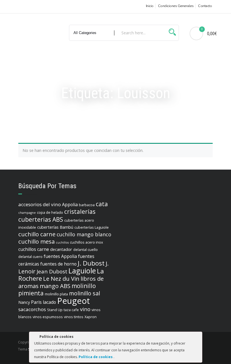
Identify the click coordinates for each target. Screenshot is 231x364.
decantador (61, 249)
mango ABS (55, 286)
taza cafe (71, 309)
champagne (27, 213)
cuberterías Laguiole (91, 227)
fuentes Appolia (60, 256)
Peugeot (73, 300)
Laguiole (82, 270)
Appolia (70, 204)
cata (102, 204)
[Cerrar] (197, 337)
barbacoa (87, 204)
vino (85, 309)
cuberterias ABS (40, 219)
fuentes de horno (58, 264)
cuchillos (62, 242)
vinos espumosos (48, 316)
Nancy (24, 302)
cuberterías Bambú (55, 227)
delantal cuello (85, 249)
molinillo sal (84, 293)
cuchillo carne (36, 234)
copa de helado (50, 212)
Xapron (91, 316)
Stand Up (55, 309)
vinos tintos (73, 316)
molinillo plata (56, 293)
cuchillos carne (33, 249)
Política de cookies (96, 356)
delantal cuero (30, 256)
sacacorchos (32, 309)
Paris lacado (43, 302)
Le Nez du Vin (61, 278)
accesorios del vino (39, 204)
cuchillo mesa (36, 241)
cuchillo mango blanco (84, 234)
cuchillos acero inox (86, 242)
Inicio (150, 5)
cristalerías (79, 211)
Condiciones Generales (176, 5)
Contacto (205, 5)
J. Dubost (91, 263)
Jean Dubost (52, 271)
